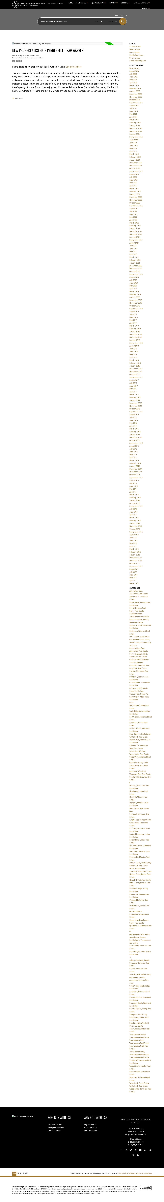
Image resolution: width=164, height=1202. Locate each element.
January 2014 (134, 500)
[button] (121, 1150)
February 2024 (135, 157)
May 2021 (133, 251)
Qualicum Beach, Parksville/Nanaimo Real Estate (139, 914)
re (130, 931)
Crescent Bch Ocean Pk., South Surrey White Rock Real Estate (139, 697)
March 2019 (134, 326)
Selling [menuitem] (124, 3)
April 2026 (133, 83)
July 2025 (133, 108)
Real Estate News (136, 55)
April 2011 (133, 581)
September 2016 (136, 412)
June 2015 (133, 452)
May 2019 (133, 320)
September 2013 (136, 506)
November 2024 (135, 131)
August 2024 (134, 140)
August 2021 (134, 243)
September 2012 (136, 532)
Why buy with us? (55, 1125)
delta (131, 703)
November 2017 (135, 372)
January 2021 (134, 263)
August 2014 (134, 480)
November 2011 (135, 561)
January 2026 (134, 91)
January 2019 (134, 332)
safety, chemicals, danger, (139, 960)
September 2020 (136, 274)
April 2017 (133, 392)
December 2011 (135, 558)
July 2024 (133, 143)
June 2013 (133, 512)
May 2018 (133, 354)
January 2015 (134, 466)
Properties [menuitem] (81, 3)
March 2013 (134, 518)
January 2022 (134, 229)
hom (131, 811)
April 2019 (133, 323)
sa (130, 957)
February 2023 (135, 191)
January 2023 (134, 194)
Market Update (141, 3)
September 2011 (136, 566)
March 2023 (134, 189)
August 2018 (134, 346)
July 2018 (133, 349)
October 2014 (134, 475)
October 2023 (134, 168)
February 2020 (135, 294)
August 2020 (134, 277)
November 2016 (135, 406)
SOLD (125, 15)
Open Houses (134, 52)
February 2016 (135, 432)
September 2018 (136, 343)
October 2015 (134, 440)
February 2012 (135, 552)
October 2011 (134, 563)
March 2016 (134, 429)
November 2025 (135, 97)
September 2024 (136, 137)
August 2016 (134, 414)
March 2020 (134, 291)
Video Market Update (137, 61)
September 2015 (136, 443)
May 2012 (133, 543)
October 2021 (134, 237)
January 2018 (134, 366)
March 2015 (134, 460)
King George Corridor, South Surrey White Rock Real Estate (140, 823)
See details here (74, 66)
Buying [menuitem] (112, 3)
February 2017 (135, 397)
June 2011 (133, 575)
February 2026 (135, 88)
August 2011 (134, 569)
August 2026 (134, 71)
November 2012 (135, 526)
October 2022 (134, 203)
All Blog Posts (135, 46)
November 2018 (135, 337)
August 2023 (134, 174)
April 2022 (133, 220)
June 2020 (133, 283)
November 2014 (135, 472)
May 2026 (133, 80)
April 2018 (133, 357)
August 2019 (134, 312)
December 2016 (135, 403)
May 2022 (133, 217)
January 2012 (134, 555)
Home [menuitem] (70, 3)
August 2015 (134, 446)
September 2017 (136, 377)
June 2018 (133, 352)
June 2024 (133, 146)
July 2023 (133, 177)
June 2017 (133, 386)
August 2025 (134, 105)
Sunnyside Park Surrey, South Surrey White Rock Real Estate (139, 1017)
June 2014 (133, 486)
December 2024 (135, 128)
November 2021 (135, 234)
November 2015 (135, 437)
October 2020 (134, 271)
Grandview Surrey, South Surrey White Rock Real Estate (138, 765)
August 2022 (134, 209)
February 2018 (135, 363)
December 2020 (135, 266)
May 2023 (133, 183)
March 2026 (134, 85)
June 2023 (133, 180)
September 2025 (136, 103)
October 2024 (134, 134)
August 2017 (134, 380)
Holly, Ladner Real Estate (139, 808)
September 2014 (136, 478)
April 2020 (133, 289)
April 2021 (133, 254)
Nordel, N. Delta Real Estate (140, 880)
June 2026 (133, 77)
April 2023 (133, 186)
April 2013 (133, 515)
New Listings (134, 49)
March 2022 (134, 223)
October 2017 (134, 374)
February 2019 (135, 329)
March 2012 (134, 549)
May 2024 (133, 148)
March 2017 (134, 394)
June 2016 (133, 420)
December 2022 (135, 197)
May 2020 (133, 286)
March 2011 (134, 583)
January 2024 (134, 160)
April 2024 (133, 151)
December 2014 (135, 469)
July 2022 (133, 211)
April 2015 (133, 457)
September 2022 (136, 206)
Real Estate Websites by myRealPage (140, 1173)
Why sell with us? (90, 1125)
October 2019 (134, 306)
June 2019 (133, 317)
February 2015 (135, 463)
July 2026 (133, 74)
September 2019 (136, 309)
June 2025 (133, 111)
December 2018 (135, 334)
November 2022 (135, 200)
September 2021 (136, 240)
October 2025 (134, 100)
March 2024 (134, 154)
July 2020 (133, 280)
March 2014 (134, 495)
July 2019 (133, 314)
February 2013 (135, 520)
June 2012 (133, 541)
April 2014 (133, 492)
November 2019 (135, 303)
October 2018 (134, 340)
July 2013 (133, 509)
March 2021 (134, 257)
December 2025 (135, 94)
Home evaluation (90, 1128)
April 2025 (133, 117)
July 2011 (133, 572)
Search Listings (54, 1130)
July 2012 (133, 538)
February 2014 (135, 498)
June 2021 (133, 249)
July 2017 (133, 383)
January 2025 (134, 126)
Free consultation (90, 1130)
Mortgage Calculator (56, 1128)
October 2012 (134, 529)
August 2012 (134, 535)
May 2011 (133, 578)
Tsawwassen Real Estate (139, 1057)
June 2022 (133, 214)
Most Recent (134, 68)
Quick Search (98, 3)
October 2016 (134, 409)
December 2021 (135, 231)
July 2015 (133, 449)
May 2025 (133, 114)
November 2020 (135, 269)
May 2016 (133, 423)
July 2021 (133, 246)
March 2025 (134, 120)
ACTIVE (117, 15)
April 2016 (133, 426)
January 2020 (134, 297)
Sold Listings (134, 58)
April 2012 (133, 546)
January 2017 (134, 400)
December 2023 (135, 163)
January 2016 (134, 435)
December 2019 (135, 300)
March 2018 (134, 360)
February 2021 (135, 260)
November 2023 (135, 166)
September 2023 (136, 171)
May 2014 (133, 489)
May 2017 (133, 389)
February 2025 (135, 123)
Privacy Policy (122, 1173)
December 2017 (135, 369)
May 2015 (133, 455)
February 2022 (135, 226)
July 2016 (133, 417)
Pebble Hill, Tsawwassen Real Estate (31, 58)
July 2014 (133, 483)
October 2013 (134, 503)
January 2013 (134, 523)
